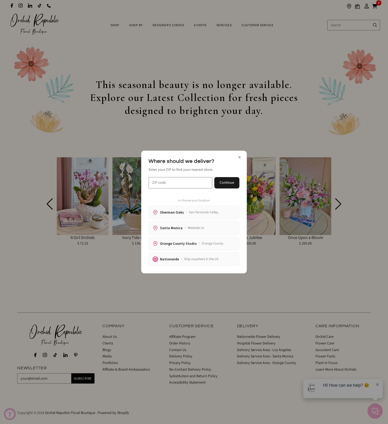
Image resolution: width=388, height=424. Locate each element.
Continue (227, 182)
